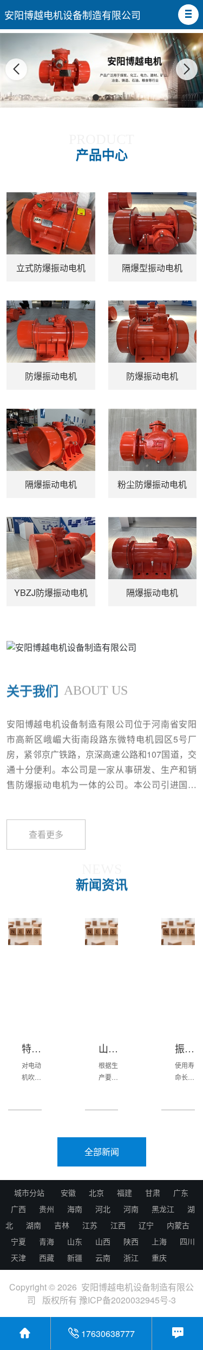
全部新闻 (101, 1151)
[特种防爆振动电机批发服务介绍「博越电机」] (25, 931)
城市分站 (29, 1192)
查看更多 (46, 821)
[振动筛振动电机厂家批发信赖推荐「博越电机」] (178, 931)
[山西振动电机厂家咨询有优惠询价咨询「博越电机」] (102, 931)
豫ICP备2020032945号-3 (127, 1300)
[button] (188, 14)
